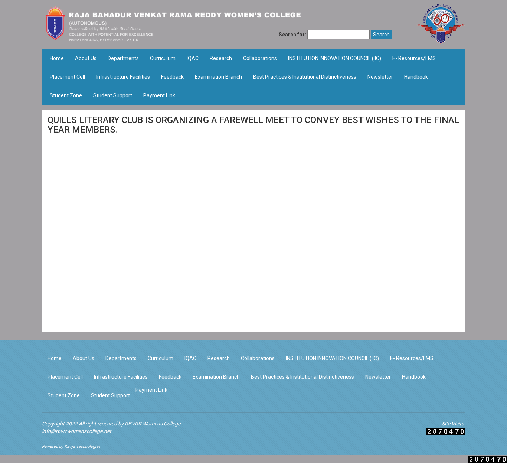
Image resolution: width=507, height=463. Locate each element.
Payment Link (159, 95)
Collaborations (260, 58)
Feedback (172, 77)
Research (221, 58)
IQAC (193, 58)
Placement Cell (67, 77)
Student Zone (66, 95)
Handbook (416, 77)
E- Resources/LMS (414, 58)
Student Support (112, 95)
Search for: (292, 35)
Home (57, 58)
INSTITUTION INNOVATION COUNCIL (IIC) (334, 58)
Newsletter (380, 77)
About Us (86, 58)
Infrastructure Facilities (123, 77)
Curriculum (163, 58)
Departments (123, 58)
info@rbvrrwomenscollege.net (76, 431)
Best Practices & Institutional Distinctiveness (304, 77)
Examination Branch (218, 77)
